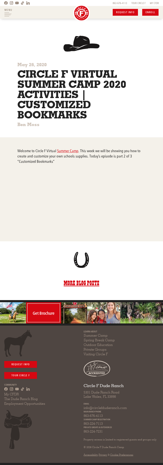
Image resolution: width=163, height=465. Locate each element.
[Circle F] (81, 13)
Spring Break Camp (99, 340)
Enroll (150, 12)
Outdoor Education (98, 345)
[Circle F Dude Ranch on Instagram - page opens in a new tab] (11, 3)
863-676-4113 (120, 3)
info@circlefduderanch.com (105, 408)
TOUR (138, 3)
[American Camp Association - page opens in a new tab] (97, 368)
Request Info (125, 12)
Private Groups (95, 349)
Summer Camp (67, 150)
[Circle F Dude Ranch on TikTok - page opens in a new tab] (22, 3)
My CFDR (11, 394)
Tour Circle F (20, 375)
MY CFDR (154, 3)
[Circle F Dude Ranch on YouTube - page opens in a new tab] (17, 3)
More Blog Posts (81, 282)
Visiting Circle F (96, 354)
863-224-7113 (93, 423)
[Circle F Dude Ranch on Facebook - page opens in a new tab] (6, 3)
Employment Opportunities (24, 404)
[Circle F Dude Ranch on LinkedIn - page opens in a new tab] (28, 3)
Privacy (103, 454)
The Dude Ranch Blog (21, 399)
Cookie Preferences (121, 454)
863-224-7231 (93, 431)
